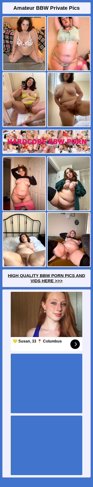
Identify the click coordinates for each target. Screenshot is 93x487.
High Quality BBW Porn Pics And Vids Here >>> (46, 278)
